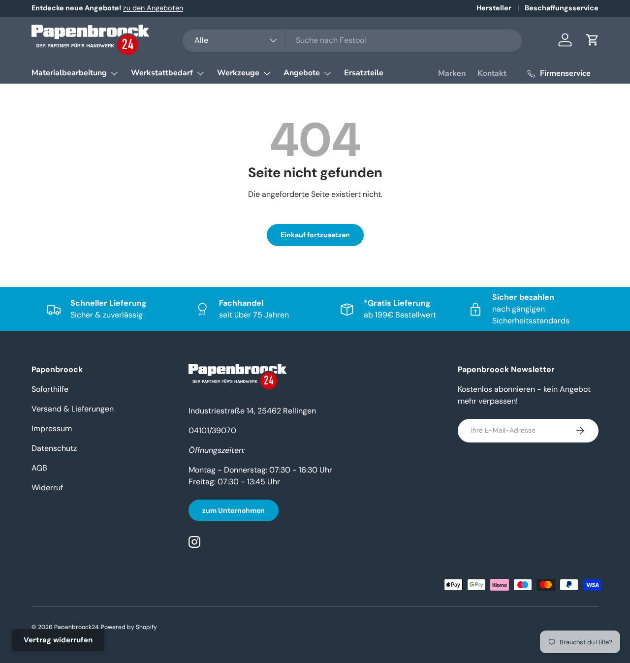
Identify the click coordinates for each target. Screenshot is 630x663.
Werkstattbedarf (162, 72)
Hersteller (493, 7)
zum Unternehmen (233, 510)
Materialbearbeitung (69, 72)
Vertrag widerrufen (58, 640)
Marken (452, 73)
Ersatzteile (363, 72)
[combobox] (352, 40)
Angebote (302, 72)
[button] (592, 40)
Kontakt (491, 73)
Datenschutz (54, 448)
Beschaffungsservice (561, 7)
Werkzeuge (238, 72)
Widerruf (47, 487)
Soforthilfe (50, 389)
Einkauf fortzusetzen (315, 234)
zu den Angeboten (153, 7)
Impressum (52, 428)
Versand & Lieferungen (73, 409)
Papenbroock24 (76, 627)
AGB (39, 468)
